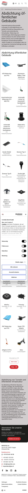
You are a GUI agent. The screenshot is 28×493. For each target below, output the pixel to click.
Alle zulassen (14, 267)
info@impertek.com (9, 464)
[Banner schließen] (25, 214)
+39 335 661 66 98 (8, 454)
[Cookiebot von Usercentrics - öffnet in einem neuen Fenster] (16, 214)
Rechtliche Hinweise (21, 482)
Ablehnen (14, 277)
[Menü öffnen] (25, 3)
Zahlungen (4, 482)
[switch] (24, 246)
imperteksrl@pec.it (8, 466)
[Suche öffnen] (22, 3)
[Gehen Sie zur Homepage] (5, 3)
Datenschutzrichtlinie (7, 484)
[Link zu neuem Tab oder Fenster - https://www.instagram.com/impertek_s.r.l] (11, 470)
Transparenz (5, 486)
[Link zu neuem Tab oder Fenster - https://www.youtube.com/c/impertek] (15, 470)
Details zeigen (19, 262)
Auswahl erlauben (14, 272)
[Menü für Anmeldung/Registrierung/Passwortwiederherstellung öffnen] (19, 3)
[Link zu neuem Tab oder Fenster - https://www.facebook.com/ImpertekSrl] (2, 470)
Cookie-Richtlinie (22, 484)
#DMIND (24, 490)
